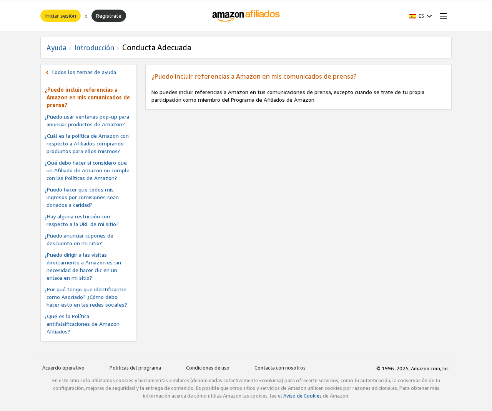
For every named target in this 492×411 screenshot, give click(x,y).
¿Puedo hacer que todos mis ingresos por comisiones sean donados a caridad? (82, 197)
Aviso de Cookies (302, 396)
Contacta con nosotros (280, 368)
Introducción (94, 47)
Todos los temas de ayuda (83, 72)
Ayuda (56, 47)
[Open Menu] (442, 15)
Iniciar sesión (60, 15)
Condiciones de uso (207, 368)
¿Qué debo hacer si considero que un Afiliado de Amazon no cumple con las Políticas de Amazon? (87, 170)
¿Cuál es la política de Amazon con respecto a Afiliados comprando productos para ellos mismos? (87, 143)
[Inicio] (246, 15)
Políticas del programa (135, 368)
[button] (420, 15)
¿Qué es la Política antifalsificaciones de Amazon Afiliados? (82, 324)
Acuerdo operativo (63, 368)
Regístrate (108, 15)
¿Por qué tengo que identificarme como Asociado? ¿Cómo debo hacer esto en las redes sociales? (86, 297)
